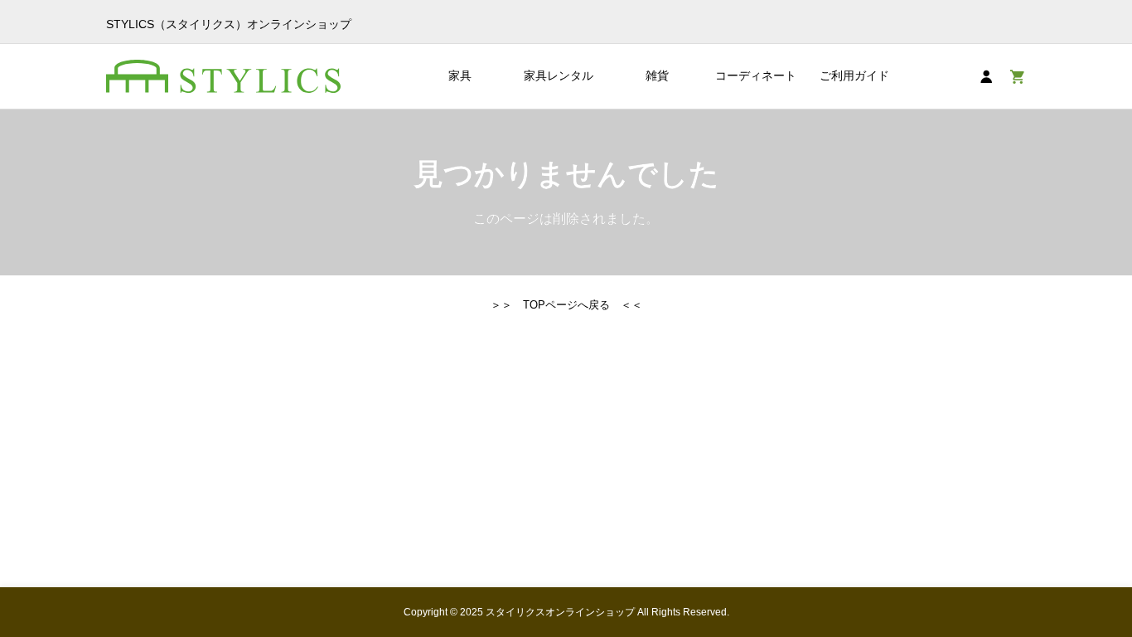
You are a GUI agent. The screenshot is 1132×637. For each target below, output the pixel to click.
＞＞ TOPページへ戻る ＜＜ (566, 305)
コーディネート (755, 75)
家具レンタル (558, 75)
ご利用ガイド (854, 75)
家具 (460, 75)
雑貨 (657, 75)
